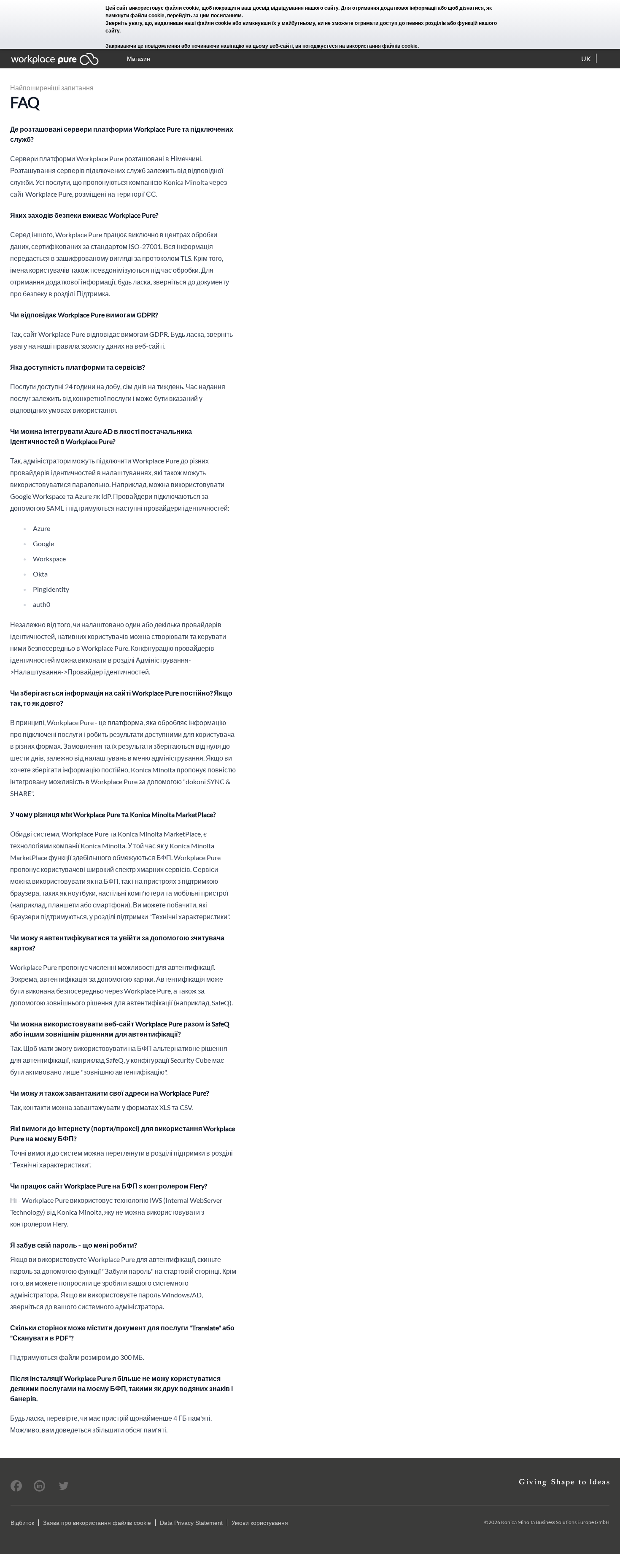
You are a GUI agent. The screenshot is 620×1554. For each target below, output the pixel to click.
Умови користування (260, 1522)
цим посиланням (221, 16)
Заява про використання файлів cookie (97, 1522)
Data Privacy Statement (191, 1522)
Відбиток (22, 1522)
